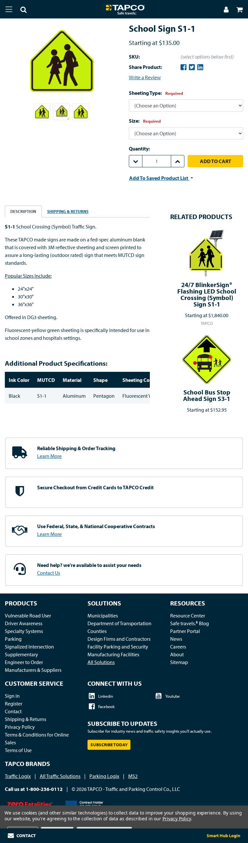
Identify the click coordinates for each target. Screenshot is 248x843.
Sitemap (179, 662)
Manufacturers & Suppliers (33, 670)
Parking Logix (104, 776)
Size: (145, 120)
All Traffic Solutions (60, 776)
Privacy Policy (20, 727)
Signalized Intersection (29, 646)
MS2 (133, 776)
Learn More (49, 456)
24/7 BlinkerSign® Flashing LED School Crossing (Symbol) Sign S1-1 (206, 294)
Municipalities (103, 615)
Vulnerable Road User (28, 615)
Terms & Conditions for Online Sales (37, 738)
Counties (97, 631)
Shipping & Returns (25, 719)
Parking (13, 639)
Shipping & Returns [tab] (67, 211)
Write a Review (145, 77)
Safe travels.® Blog (189, 623)
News (176, 639)
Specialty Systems (24, 631)
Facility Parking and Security (118, 646)
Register (13, 703)
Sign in (12, 696)
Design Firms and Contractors (119, 639)
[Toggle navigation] (9, 9)
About (177, 654)
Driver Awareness (23, 623)
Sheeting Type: (156, 93)
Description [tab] (23, 211)
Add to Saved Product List (159, 178)
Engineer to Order (24, 662)
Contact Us (48, 573)
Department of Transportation (119, 623)
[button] (20, 10)
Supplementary (21, 654)
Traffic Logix (18, 776)
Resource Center (187, 615)
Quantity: (139, 148)
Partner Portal (185, 631)
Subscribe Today (109, 745)
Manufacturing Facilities (113, 654)
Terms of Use (18, 750)
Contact (13, 711)
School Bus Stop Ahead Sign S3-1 (206, 395)
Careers (178, 646)
